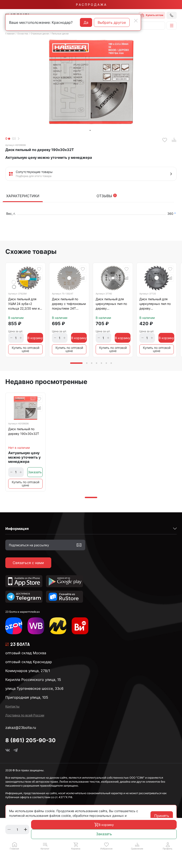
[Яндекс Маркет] (57, 625)
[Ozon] (13, 625)
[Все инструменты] (80, 625)
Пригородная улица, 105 (26, 697)
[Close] (135, 20)
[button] (45, 846)
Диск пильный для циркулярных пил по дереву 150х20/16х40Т (155, 304)
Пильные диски (60, 33)
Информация (17, 528)
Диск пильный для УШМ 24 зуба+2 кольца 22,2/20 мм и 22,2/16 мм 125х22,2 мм (24, 304)
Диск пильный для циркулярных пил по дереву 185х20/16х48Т (111, 304)
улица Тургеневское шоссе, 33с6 (34, 688)
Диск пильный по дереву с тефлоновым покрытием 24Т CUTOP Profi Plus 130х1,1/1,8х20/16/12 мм (69, 304)
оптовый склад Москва (25, 653)
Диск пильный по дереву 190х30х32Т (23, 431)
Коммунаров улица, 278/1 (27, 670)
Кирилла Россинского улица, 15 (33, 679)
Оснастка (22, 33)
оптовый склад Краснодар (28, 662)
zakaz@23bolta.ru (20, 727)
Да (86, 22)
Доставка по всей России (24, 715)
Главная (10, 33)
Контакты (12, 706)
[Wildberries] (36, 625)
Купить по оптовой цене (25, 349)
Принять (161, 815)
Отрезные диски (40, 33)
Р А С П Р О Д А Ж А (91, 4)
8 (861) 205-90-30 (30, 740)
